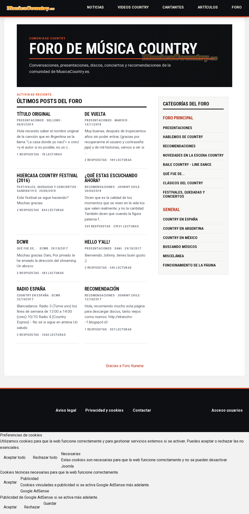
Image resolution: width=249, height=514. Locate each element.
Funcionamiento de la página (189, 265)
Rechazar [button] (32, 507)
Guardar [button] (50, 503)
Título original (34, 114)
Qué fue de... (174, 174)
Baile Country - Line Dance (187, 164)
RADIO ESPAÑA (31, 289)
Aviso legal (66, 410)
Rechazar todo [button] (45, 457)
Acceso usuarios (227, 410)
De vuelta (95, 114)
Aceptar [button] (10, 482)
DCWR (22, 242)
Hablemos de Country (183, 137)
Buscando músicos (180, 247)
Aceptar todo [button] (15, 457)
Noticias (95, 7)
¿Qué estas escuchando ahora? (111, 178)
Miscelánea (173, 256)
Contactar (142, 410)
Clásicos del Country (183, 183)
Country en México (180, 238)
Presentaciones (177, 128)
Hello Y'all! (97, 242)
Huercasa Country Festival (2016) (47, 178)
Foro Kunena (132, 365)
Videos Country (133, 7)
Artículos (208, 7)
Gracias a (113, 365)
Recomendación (102, 289)
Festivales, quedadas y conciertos (184, 194)
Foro (237, 7)
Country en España (180, 219)
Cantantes (173, 7)
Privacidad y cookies (104, 410)
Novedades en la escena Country (193, 155)
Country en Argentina (183, 228)
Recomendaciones (179, 146)
